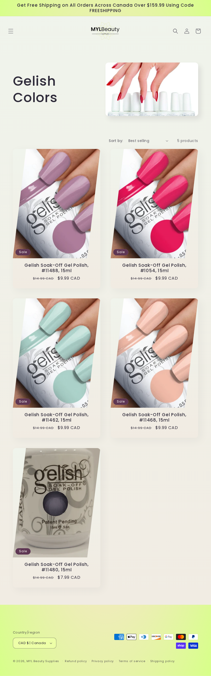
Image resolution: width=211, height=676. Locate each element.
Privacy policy (103, 661)
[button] (10, 31)
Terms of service (132, 661)
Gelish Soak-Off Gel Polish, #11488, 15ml (56, 268)
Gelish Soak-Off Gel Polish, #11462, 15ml (56, 417)
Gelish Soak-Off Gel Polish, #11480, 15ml (56, 567)
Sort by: (116, 140)
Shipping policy (162, 661)
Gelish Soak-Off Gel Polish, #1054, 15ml (154, 268)
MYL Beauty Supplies (43, 661)
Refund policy (76, 661)
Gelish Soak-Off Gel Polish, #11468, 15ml (154, 417)
